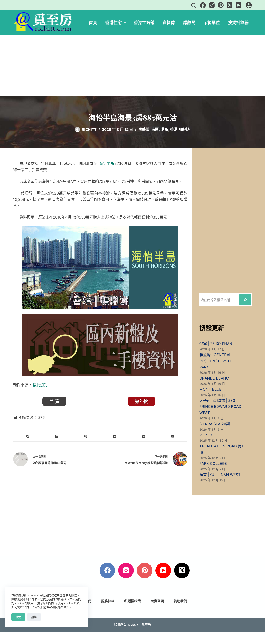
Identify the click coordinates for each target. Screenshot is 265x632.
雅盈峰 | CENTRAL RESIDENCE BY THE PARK (217, 361)
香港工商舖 (144, 23)
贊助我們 (180, 601)
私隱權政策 (132, 601)
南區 (155, 129)
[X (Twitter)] (229, 5)
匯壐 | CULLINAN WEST (220, 474)
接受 (18, 617)
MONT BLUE (210, 389)
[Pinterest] (221, 5)
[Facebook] (203, 5)
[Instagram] (212, 5)
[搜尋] (193, 5)
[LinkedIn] (114, 436)
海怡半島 (106, 163)
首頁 (93, 23)
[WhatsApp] (143, 436)
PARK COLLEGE (213, 463)
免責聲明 (157, 601)
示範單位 (211, 23)
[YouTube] (238, 5)
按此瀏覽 (40, 385)
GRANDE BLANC (214, 378)
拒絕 (34, 617)
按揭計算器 (238, 23)
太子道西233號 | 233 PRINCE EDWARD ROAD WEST (220, 406)
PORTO (205, 435)
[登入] (249, 5)
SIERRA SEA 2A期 (214, 424)
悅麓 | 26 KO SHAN (215, 343)
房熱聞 (189, 23)
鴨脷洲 (184, 129)
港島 (164, 129)
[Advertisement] (132, 66)
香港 (173, 129)
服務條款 (107, 601)
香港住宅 (113, 23)
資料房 (169, 23)
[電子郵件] (172, 436)
